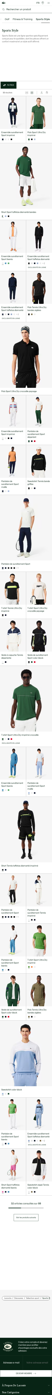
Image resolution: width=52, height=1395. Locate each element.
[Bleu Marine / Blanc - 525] (11, 438)
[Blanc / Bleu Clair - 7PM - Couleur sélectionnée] (2, 438)
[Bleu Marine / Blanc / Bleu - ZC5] (34, 263)
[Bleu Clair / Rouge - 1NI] (5, 216)
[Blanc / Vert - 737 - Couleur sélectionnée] (2, 216)
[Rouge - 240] (34, 441)
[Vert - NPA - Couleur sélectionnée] (28, 967)
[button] (42, 3)
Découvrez (18, 1298)
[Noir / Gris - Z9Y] (14, 568)
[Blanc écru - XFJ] (31, 488)
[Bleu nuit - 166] (34, 488)
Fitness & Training (22, 19)
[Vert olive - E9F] (31, 314)
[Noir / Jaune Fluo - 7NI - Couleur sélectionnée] (2, 615)
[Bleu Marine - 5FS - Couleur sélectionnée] (2, 314)
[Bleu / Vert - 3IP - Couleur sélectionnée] (2, 970)
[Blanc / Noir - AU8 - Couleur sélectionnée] (28, 1192)
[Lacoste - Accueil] (3, 3)
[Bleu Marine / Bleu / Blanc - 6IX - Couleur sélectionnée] (2, 568)
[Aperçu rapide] (22, 125)
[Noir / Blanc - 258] (11, 139)
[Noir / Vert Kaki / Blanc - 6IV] (8, 568)
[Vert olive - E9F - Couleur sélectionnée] (28, 1017)
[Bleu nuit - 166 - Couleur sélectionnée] (2, 491)
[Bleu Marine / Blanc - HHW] (5, 615)
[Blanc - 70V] (34, 314)
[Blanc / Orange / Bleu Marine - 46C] (40, 263)
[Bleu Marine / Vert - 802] (8, 1094)
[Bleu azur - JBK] (5, 263)
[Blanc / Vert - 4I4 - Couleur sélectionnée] (2, 1143)
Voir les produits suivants (26, 1217)
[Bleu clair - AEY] (34, 139)
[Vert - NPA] (8, 263)
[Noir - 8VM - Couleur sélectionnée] (28, 263)
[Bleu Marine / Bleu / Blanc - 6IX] (8, 917)
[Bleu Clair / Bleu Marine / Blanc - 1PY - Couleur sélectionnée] (28, 1141)
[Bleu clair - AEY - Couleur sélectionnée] (28, 793)
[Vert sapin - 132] (31, 662)
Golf (7, 19)
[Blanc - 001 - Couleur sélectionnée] (2, 263)
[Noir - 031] (31, 139)
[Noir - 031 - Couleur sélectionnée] (28, 314)
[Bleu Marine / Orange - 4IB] (8, 970)
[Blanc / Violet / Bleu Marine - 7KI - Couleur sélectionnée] (2, 662)
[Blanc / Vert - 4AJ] (8, 139)
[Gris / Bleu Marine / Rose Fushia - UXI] (31, 263)
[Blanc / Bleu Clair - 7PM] (5, 139)
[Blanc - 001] (5, 491)
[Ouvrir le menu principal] (48, 3)
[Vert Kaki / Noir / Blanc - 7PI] (40, 1141)
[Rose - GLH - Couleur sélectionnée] (2, 1192)
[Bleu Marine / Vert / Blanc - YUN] (5, 662)
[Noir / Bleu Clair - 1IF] (11, 568)
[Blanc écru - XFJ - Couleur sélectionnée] (28, 920)
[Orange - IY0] (31, 967)
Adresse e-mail (11, 1363)
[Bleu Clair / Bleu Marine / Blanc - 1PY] (37, 263)
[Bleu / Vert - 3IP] (8, 1143)
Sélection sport (32, 1298)
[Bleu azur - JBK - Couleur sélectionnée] (2, 790)
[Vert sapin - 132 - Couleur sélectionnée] (28, 139)
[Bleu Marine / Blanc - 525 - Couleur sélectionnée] (2, 139)
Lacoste (7, 1298)
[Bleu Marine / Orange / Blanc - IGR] (5, 568)
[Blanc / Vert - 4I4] (5, 970)
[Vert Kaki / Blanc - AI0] (31, 1192)
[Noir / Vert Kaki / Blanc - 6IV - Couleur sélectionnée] (2, 917)
